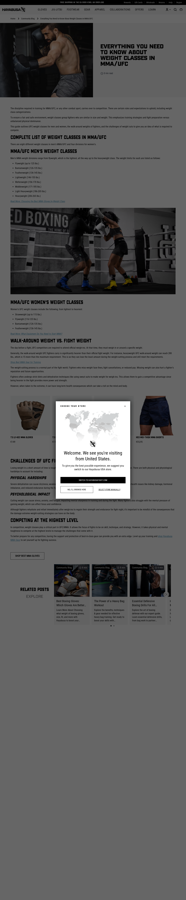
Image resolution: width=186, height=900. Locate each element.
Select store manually (109, 489)
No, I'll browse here (77, 489)
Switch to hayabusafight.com (93, 480)
